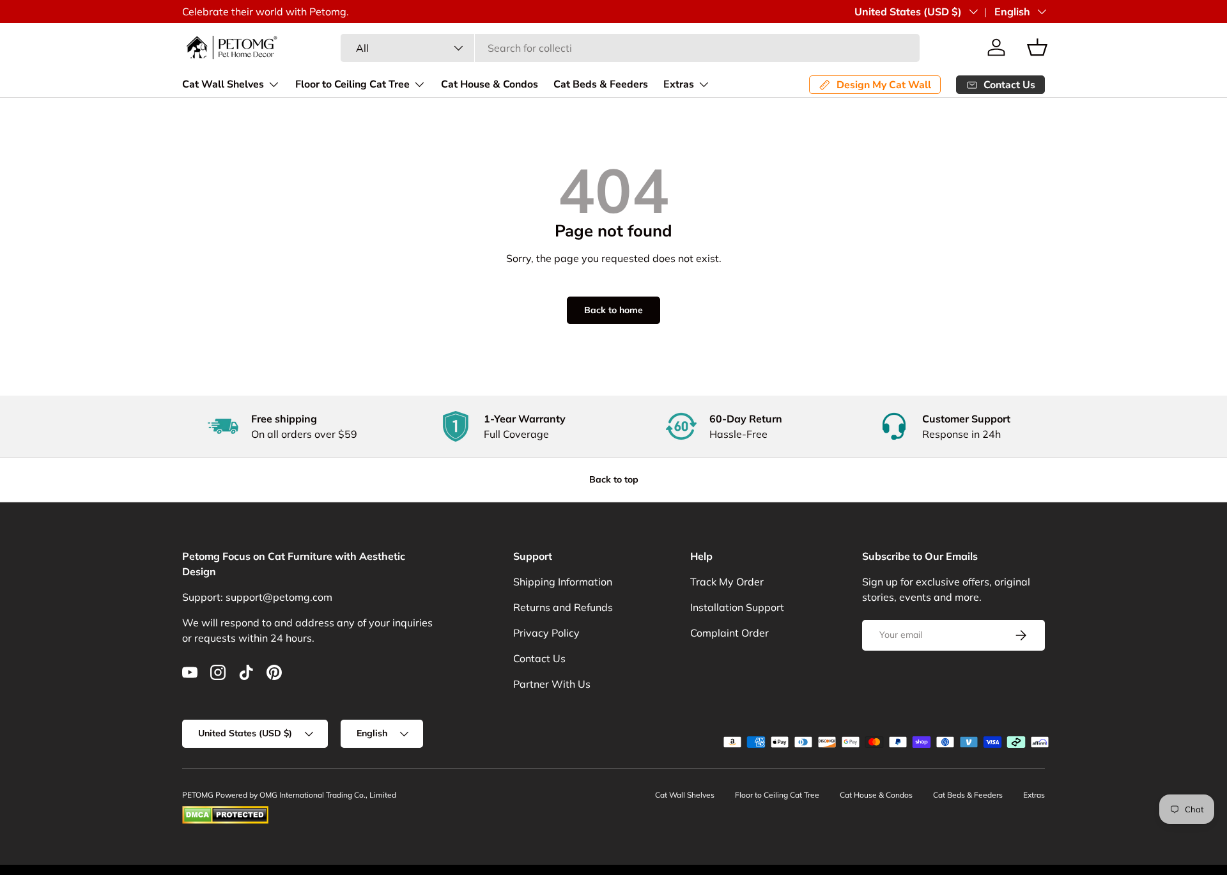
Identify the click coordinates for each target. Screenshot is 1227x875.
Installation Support (737, 607)
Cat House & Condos (489, 84)
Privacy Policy (546, 632)
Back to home (613, 310)
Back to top (613, 479)
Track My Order (727, 581)
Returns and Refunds (563, 607)
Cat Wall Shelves (223, 84)
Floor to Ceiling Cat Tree (352, 84)
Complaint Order (729, 632)
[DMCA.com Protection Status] (225, 811)
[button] (1037, 47)
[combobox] (630, 48)
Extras (678, 84)
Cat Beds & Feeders (600, 84)
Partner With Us (551, 684)
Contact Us (539, 658)
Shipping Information (562, 581)
